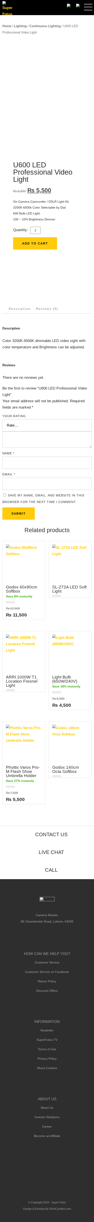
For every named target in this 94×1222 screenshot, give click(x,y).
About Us (47, 1107)
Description (20, 308)
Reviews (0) (47, 308)
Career (47, 1126)
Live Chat (51, 852)
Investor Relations (47, 1117)
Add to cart (35, 243)
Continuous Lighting (45, 26)
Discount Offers (47, 990)
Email (8, 474)
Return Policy (47, 981)
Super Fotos (58, 1202)
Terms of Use (47, 1049)
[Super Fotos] (7, 9)
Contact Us (51, 834)
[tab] (20, 308)
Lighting (20, 26)
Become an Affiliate (47, 1136)
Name (8, 453)
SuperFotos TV (47, 1039)
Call (51, 870)
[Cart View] (77, 6)
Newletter (47, 1030)
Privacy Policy (47, 1058)
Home (6, 26)
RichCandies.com (60, 1208)
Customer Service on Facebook (47, 972)
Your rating (14, 416)
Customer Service (47, 962)
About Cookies (47, 1068)
